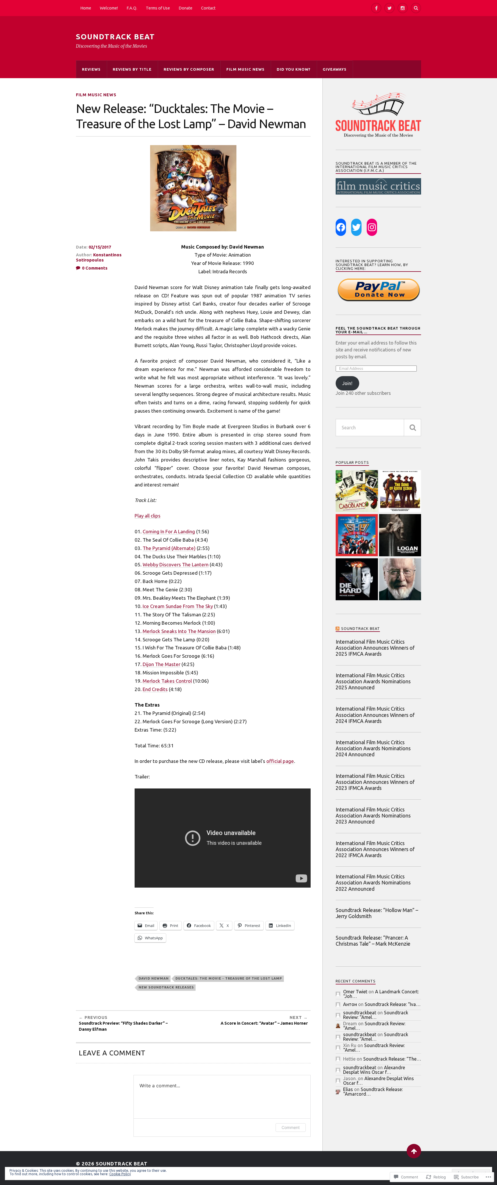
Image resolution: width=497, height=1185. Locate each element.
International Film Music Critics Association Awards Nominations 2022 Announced (373, 882)
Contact (208, 8)
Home (85, 8)
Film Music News (245, 69)
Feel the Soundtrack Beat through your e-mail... (378, 330)
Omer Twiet (355, 991)
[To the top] (414, 1151)
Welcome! (109, 8)
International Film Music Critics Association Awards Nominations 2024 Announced (373, 748)
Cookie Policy (120, 1174)
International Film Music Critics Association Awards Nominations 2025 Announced (373, 681)
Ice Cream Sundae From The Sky (178, 606)
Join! (347, 383)
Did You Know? (294, 69)
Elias (348, 1089)
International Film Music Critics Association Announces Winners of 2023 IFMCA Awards (375, 782)
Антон (350, 1004)
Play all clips (147, 515)
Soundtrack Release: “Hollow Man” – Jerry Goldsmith (377, 913)
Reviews (91, 69)
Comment (291, 1127)
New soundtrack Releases (166, 987)
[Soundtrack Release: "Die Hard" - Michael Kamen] (357, 579)
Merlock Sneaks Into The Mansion (179, 631)
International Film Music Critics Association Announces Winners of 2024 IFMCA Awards (375, 715)
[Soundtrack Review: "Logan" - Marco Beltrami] (400, 535)
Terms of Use (158, 8)
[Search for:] (378, 427)
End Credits (155, 689)
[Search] (416, 8)
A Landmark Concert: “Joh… (381, 994)
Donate (185, 8)
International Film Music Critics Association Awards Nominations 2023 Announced (373, 815)
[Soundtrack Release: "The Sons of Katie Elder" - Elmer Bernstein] (400, 491)
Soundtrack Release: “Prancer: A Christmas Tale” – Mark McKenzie (373, 941)
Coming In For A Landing (169, 531)
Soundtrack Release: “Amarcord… (373, 1091)
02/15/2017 (100, 247)
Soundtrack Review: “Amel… (375, 1015)
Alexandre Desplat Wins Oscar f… (374, 1070)
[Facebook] (376, 8)
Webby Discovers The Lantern (176, 564)
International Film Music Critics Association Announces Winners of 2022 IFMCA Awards (375, 849)
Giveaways (335, 69)
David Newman (154, 978)
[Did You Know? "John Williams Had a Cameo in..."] (400, 579)
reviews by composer (189, 69)
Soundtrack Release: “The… (392, 1058)
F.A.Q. (132, 8)
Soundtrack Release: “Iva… (392, 1004)
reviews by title (132, 69)
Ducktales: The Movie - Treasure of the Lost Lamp (228, 978)
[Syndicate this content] (338, 628)
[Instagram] (402, 8)
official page (280, 761)
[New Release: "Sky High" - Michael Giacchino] (357, 535)
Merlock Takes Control (167, 681)
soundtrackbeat (359, 1012)
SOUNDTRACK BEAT (115, 36)
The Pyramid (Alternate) (169, 548)
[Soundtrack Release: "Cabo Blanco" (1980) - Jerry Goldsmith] (357, 491)
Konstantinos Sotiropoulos (99, 257)
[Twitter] (389, 8)
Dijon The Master (161, 664)
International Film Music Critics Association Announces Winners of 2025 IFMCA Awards (375, 648)
